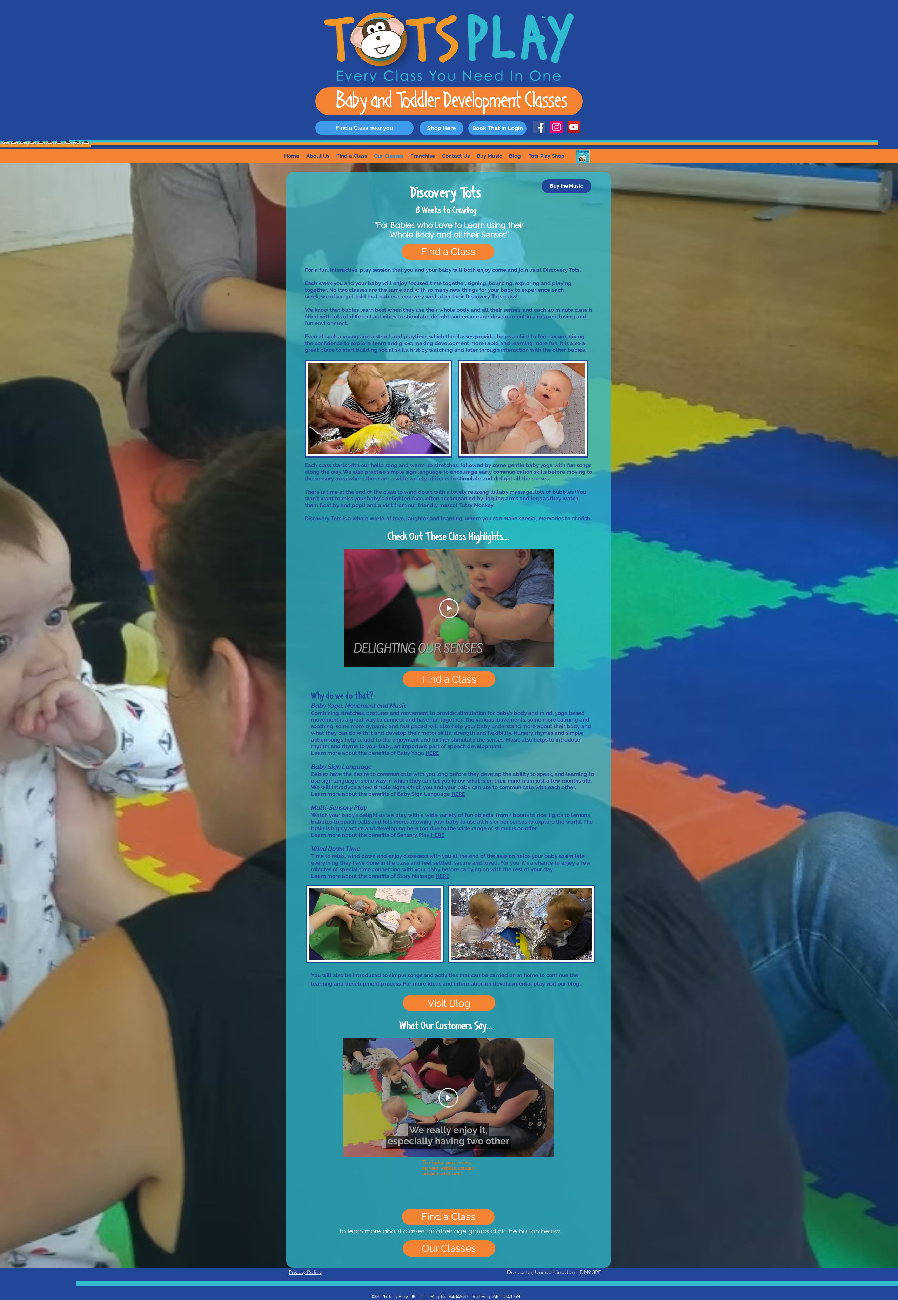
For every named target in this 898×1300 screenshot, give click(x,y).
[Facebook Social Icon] (539, 127)
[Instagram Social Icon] (556, 127)
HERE (432, 753)
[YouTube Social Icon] (574, 127)
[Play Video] (449, 608)
